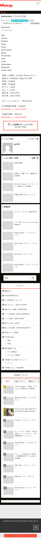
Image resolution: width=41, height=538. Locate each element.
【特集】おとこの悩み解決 (14, 368)
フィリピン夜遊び (13, 355)
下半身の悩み (9, 337)
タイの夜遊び (12, 352)
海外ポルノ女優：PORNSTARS (20, 20)
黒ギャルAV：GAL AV (12, 323)
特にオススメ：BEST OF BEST (16, 305)
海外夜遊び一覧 (10, 348)
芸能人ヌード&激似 (11, 332)
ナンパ (9, 363)
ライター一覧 (33, 139)
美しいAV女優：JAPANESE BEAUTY (18, 328)
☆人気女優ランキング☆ (13, 300)
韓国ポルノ (9, 291)
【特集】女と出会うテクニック (16, 360)
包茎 (9, 340)
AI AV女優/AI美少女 (11, 295)
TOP (4, 12)
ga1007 (31, 20)
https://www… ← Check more (13, 109)
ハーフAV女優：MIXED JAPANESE (17, 314)
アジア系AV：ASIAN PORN (14, 319)
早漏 (9, 344)
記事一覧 (35, 158)
